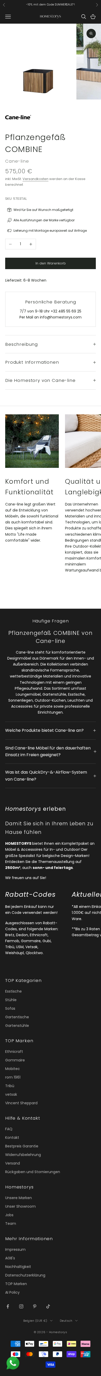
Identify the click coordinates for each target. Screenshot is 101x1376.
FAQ (8, 1129)
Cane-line (17, 161)
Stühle (11, 999)
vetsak (11, 1094)
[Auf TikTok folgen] (48, 1306)
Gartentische (17, 1017)
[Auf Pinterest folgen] (34, 1306)
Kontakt (12, 1137)
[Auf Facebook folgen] (7, 1306)
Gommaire (15, 1060)
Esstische (13, 991)
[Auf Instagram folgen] (21, 1306)
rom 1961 (12, 1077)
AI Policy (12, 1292)
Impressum (15, 1249)
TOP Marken (16, 1283)
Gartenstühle (17, 1025)
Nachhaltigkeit (18, 1266)
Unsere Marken (18, 1197)
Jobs (9, 1215)
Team (10, 1223)
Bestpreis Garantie (21, 1146)
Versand (12, 1163)
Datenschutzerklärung (25, 1275)
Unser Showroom (20, 1206)
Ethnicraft (14, 1051)
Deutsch (66, 1321)
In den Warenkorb (50, 263)
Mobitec (12, 1068)
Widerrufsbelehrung (23, 1154)
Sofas (10, 1008)
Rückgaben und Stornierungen (32, 1171)
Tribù (9, 1085)
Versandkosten (35, 178)
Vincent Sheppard (21, 1103)
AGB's (10, 1258)
